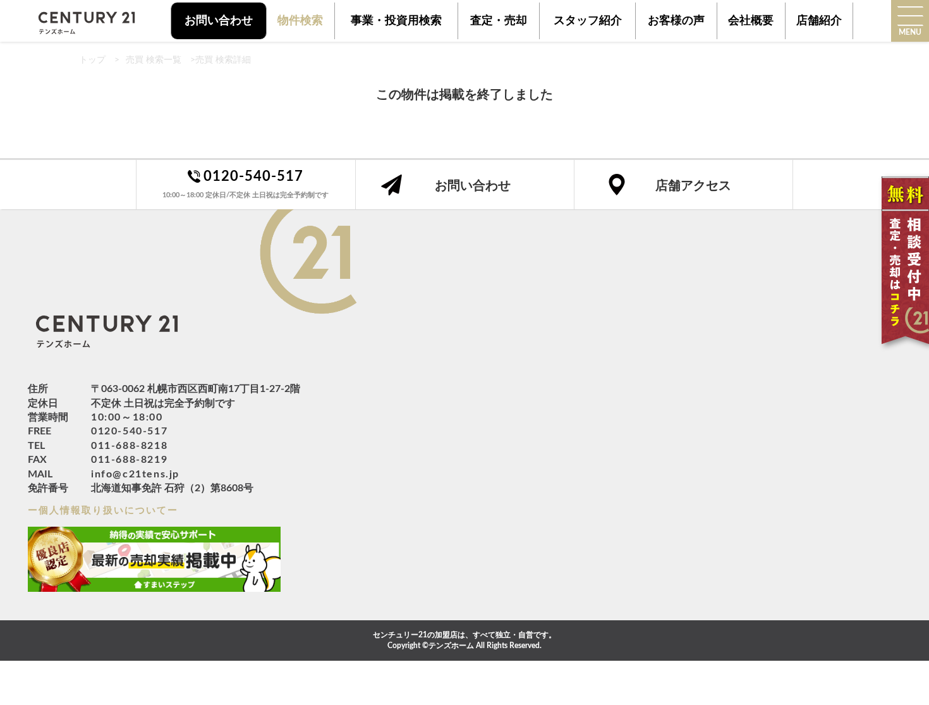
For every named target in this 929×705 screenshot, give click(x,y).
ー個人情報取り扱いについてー (103, 510)
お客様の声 (676, 21)
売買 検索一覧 (153, 60)
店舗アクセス (693, 186)
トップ (92, 60)
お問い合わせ (219, 21)
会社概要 (751, 21)
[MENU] (910, 15)
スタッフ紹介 (588, 21)
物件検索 (300, 21)
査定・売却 (498, 21)
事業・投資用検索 (396, 21)
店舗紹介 (819, 21)
